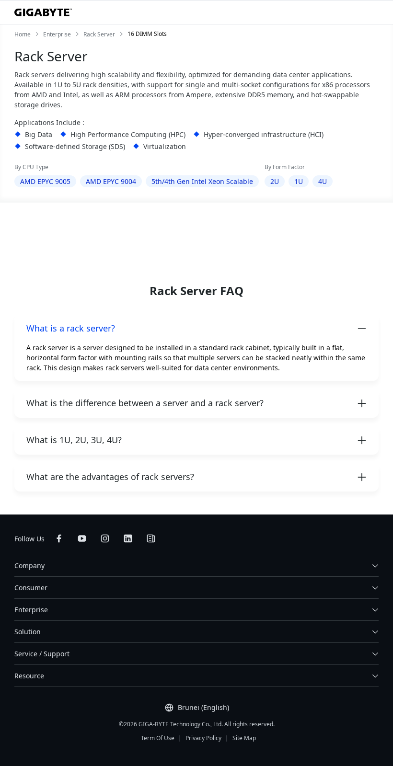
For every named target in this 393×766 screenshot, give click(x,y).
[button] (196, 328)
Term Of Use (157, 738)
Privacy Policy (203, 738)
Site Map (244, 738)
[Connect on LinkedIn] (128, 538)
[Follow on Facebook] (59, 538)
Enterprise (31, 609)
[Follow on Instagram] (105, 538)
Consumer (30, 587)
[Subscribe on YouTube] (82, 538)
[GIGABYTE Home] (43, 12)
